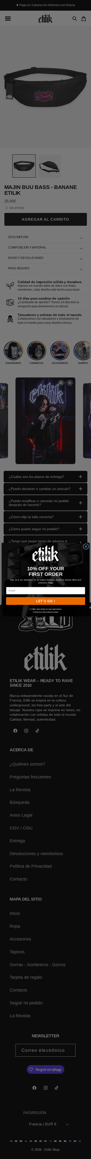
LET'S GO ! (45, 601)
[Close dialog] (85, 546)
